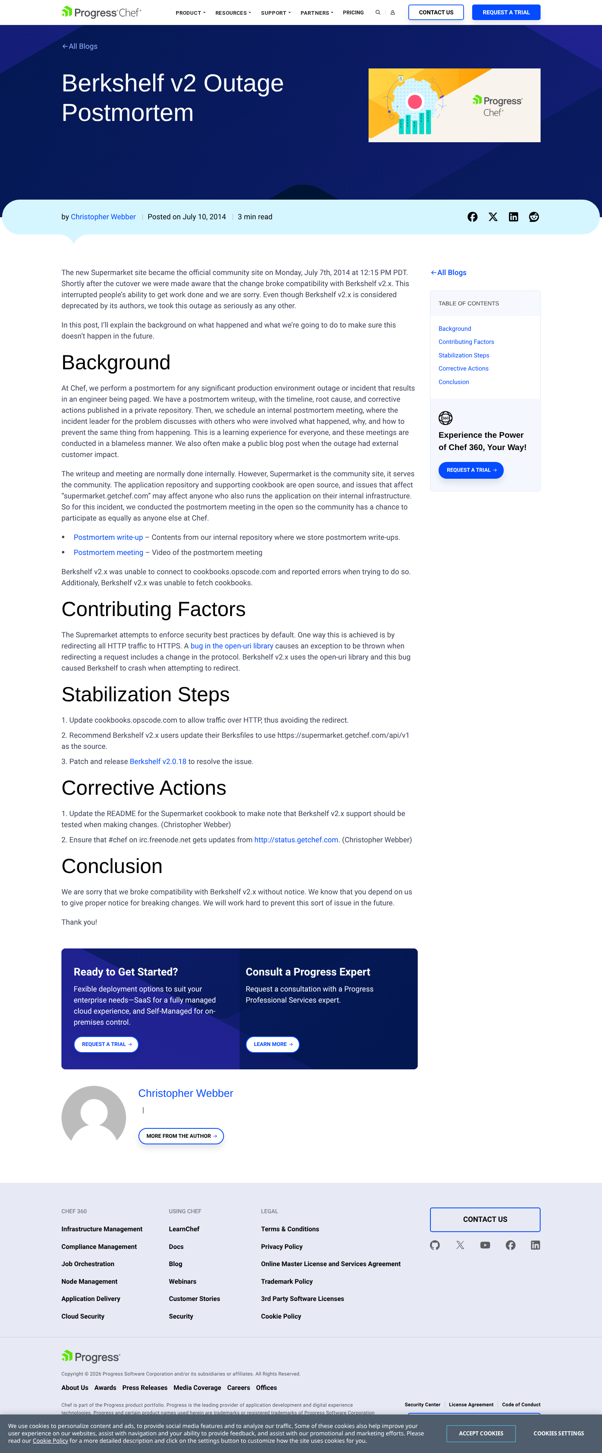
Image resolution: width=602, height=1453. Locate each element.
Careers (238, 1388)
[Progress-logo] (90, 1358)
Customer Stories (194, 1299)
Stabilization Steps (464, 355)
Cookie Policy (281, 1316)
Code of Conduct (521, 1405)
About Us (74, 1388)
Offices (266, 1388)
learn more (270, 1044)
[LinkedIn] (536, 1246)
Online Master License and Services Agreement (331, 1264)
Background (455, 328)
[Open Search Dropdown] (378, 12)
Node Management (89, 1281)
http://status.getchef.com (296, 840)
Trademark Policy (287, 1281)
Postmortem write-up (108, 537)
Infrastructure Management (102, 1229)
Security (181, 1316)
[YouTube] (485, 1246)
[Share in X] (495, 217)
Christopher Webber (185, 1093)
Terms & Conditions (290, 1229)
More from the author (179, 1136)
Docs (176, 1247)
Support (274, 13)
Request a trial (469, 470)
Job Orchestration (87, 1264)
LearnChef (184, 1229)
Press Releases (145, 1388)
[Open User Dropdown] (392, 12)
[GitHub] (435, 1246)
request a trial (104, 1044)
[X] (460, 1246)
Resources (231, 13)
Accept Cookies (481, 1433)
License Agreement (471, 1405)
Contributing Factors (466, 342)
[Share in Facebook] (474, 217)
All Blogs (83, 46)
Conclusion (454, 382)
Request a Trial (506, 12)
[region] (301, 1433)
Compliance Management (99, 1247)
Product (188, 13)
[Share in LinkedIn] (515, 217)
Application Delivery (90, 1299)
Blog (176, 1264)
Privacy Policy (282, 1247)
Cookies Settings (559, 1433)
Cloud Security (82, 1316)
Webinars (183, 1281)
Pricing (353, 13)
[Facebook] (511, 1246)
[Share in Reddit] (534, 217)
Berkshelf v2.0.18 (158, 761)
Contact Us (436, 12)
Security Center (422, 1405)
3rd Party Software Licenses (302, 1299)
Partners (315, 13)
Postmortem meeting (108, 552)
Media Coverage (198, 1388)
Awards (105, 1388)
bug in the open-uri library (232, 646)
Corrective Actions (464, 368)
